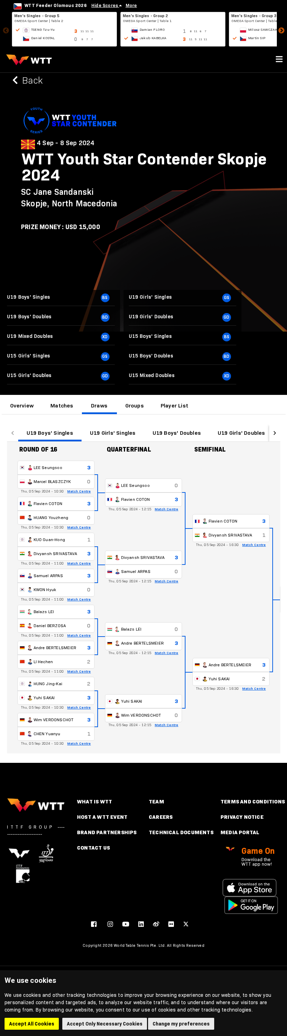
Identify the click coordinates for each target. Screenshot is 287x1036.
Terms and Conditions (252, 801)
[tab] (22, 405)
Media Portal (239, 832)
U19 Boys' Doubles (177, 433)
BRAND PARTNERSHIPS (107, 832)
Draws (99, 405)
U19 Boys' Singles (50, 433)
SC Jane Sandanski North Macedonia (69, 197)
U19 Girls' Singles (113, 433)
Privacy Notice (242, 817)
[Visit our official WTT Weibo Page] (156, 924)
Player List (174, 405)
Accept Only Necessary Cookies (104, 1024)
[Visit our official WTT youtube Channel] (125, 924)
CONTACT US (93, 847)
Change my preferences (181, 1024)
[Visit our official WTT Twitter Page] (186, 924)
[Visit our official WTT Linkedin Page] (141, 924)
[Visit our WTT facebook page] (94, 924)
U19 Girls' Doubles (241, 433)
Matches (61, 405)
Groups (134, 405)
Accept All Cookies (31, 1024)
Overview (22, 405)
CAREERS (161, 817)
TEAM (156, 801)
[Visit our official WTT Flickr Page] (171, 924)
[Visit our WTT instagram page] (110, 924)
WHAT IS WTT (94, 801)
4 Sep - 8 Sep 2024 (65, 143)
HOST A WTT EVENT (102, 817)
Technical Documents (181, 832)
